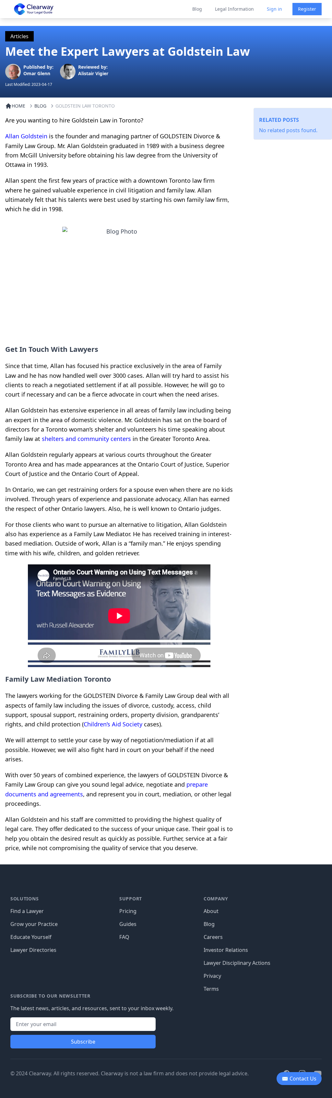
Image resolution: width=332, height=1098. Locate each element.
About (211, 911)
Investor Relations (226, 950)
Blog (197, 9)
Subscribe (83, 1041)
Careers (213, 937)
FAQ (124, 937)
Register (307, 9)
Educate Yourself (31, 937)
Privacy (212, 975)
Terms (211, 988)
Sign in (274, 9)
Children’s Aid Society (113, 724)
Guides (127, 924)
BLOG (40, 106)
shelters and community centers (86, 439)
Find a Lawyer (27, 911)
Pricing (127, 911)
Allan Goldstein (26, 136)
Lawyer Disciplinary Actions (237, 962)
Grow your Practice (34, 924)
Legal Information (234, 9)
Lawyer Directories (33, 950)
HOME (18, 106)
